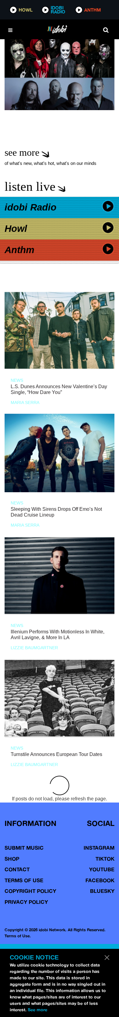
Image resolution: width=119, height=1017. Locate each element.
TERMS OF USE (24, 880)
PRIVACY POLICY (26, 902)
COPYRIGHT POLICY (30, 891)
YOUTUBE (101, 869)
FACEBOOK (99, 880)
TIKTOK (105, 858)
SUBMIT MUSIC (24, 848)
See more (37, 1009)
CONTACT (17, 869)
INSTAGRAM (99, 848)
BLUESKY (102, 891)
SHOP (12, 858)
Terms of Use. (18, 935)
